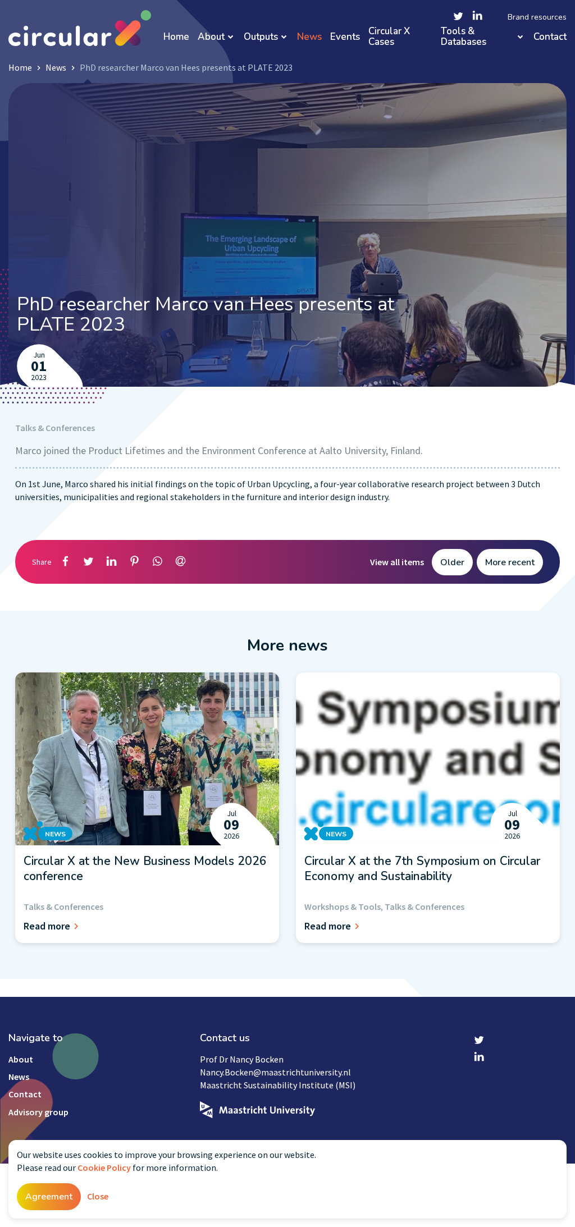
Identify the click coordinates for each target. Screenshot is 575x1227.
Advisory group (38, 1112)
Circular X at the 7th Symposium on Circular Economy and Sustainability (422, 868)
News (309, 37)
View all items (397, 561)
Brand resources (537, 17)
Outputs (261, 37)
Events (345, 37)
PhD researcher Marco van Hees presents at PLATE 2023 (186, 67)
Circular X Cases (389, 36)
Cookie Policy (104, 1167)
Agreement (48, 1197)
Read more (47, 925)
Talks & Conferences (55, 427)
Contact (550, 37)
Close (97, 1196)
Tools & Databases (463, 36)
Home (176, 37)
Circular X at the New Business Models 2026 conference (145, 868)
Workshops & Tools (342, 906)
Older (452, 562)
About (211, 37)
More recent (510, 562)
